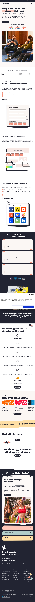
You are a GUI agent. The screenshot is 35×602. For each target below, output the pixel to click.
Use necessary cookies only (17, 306)
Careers (3, 567)
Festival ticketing (26, 585)
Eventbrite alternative (27, 573)
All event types (25, 569)
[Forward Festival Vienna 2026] (21, 402)
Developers (15, 577)
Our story (3, 565)
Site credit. (14, 594)
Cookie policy (4, 577)
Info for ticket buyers (5, 579)
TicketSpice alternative (27, 575)
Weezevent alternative (27, 579)
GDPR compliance (5, 581)
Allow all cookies (28, 306)
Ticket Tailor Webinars (27, 565)
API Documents (15, 579)
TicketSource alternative (27, 577)
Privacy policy (4, 573)
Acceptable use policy (6, 575)
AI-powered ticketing (27, 586)
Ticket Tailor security (5, 583)
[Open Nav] (32, 3)
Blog (13, 581)
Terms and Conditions (25, 594)
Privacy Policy (31, 594)
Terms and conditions (6, 571)
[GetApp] (23, 278)
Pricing (14, 569)
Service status (15, 583)
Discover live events (26, 571)
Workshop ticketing (26, 583)
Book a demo (15, 567)
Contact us (14, 565)
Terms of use (4, 569)
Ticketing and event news (27, 567)
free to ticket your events (19, 485)
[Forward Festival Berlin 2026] (8, 402)
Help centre (15, 571)
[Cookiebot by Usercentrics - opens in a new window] (30, 294)
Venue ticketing (26, 581)
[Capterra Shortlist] (15, 278)
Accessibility (15, 575)
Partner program (16, 573)
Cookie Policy (31, 596)
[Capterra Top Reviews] (19, 278)
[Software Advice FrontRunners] (11, 278)
